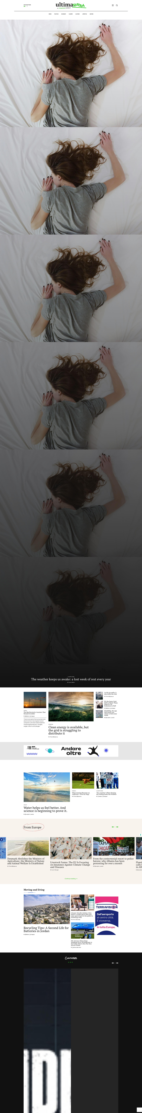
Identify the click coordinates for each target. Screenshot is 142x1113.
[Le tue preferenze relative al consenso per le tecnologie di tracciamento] (140, 834)
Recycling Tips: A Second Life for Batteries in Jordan (46, 929)
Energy (25, 710)
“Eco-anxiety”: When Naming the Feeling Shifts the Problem (106, 793)
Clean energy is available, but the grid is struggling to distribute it (68, 730)
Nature (91, 14)
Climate (71, 14)
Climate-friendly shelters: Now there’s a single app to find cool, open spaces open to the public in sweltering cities (82, 915)
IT (27, 6)
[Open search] (116, 5)
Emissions (50, 724)
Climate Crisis (71, 676)
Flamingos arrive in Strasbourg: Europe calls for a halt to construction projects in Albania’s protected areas (27, 865)
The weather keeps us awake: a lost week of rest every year (71, 679)
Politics (56, 14)
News (50, 14)
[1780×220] (71, 756)
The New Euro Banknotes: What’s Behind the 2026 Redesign (110, 863)
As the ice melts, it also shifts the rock (110, 693)
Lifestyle (84, 14)
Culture (78, 14)
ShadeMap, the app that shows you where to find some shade (110, 713)
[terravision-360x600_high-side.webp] (106, 934)
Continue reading (70, 878)
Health (25, 805)
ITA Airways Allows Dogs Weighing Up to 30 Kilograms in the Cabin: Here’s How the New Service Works (81, 943)
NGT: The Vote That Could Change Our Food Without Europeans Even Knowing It (70, 861)
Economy (63, 14)
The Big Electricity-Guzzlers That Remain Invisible (35, 713)
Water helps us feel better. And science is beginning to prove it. (45, 809)
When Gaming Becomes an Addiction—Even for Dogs (81, 793)
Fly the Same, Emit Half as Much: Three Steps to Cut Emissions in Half (111, 703)
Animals (74, 790)
